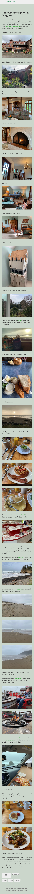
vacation (18, 880)
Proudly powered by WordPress (17, 888)
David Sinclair (11, 2)
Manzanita (18, 589)
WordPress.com (22, 890)
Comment (6, 877)
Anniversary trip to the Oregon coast (15, 14)
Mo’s (19, 320)
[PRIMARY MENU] (3, 2)
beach (5, 880)
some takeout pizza (7, 740)
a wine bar (18, 678)
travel (11, 880)
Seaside (21, 738)
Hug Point (21, 557)
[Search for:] (31, 2)
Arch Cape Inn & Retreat (13, 26)
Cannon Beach (21, 515)
